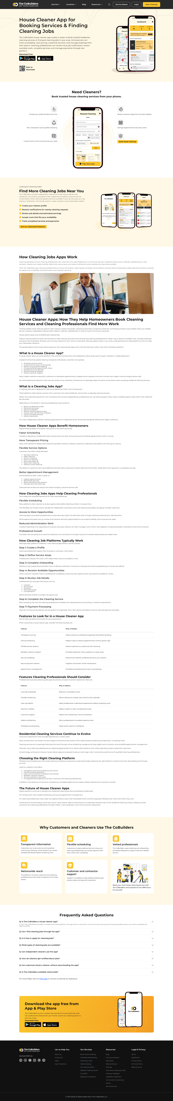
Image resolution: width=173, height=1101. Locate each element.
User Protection (60, 1064)
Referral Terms (136, 1067)
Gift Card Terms (137, 1064)
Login (136, 4)
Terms (133, 1054)
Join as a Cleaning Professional (33, 227)
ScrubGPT (83, 1073)
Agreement (135, 1057)
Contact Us (59, 1057)
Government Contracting (115, 1080)
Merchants (109, 1061)
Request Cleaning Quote (89, 1070)
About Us (58, 1054)
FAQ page (43, 979)
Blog (107, 1054)
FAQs (57, 1061)
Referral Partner (111, 1064)
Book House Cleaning (127, 142)
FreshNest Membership (88, 1057)
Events (108, 1083)
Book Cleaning (151, 4)
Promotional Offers (87, 1067)
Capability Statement (113, 1077)
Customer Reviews (112, 1057)
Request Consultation (88, 1077)
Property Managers (113, 1073)
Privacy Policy (136, 1061)
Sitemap (109, 1067)
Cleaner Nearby (85, 1064)
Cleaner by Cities (86, 1061)
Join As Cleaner (121, 4)
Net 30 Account (111, 1086)
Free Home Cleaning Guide (115, 1070)
